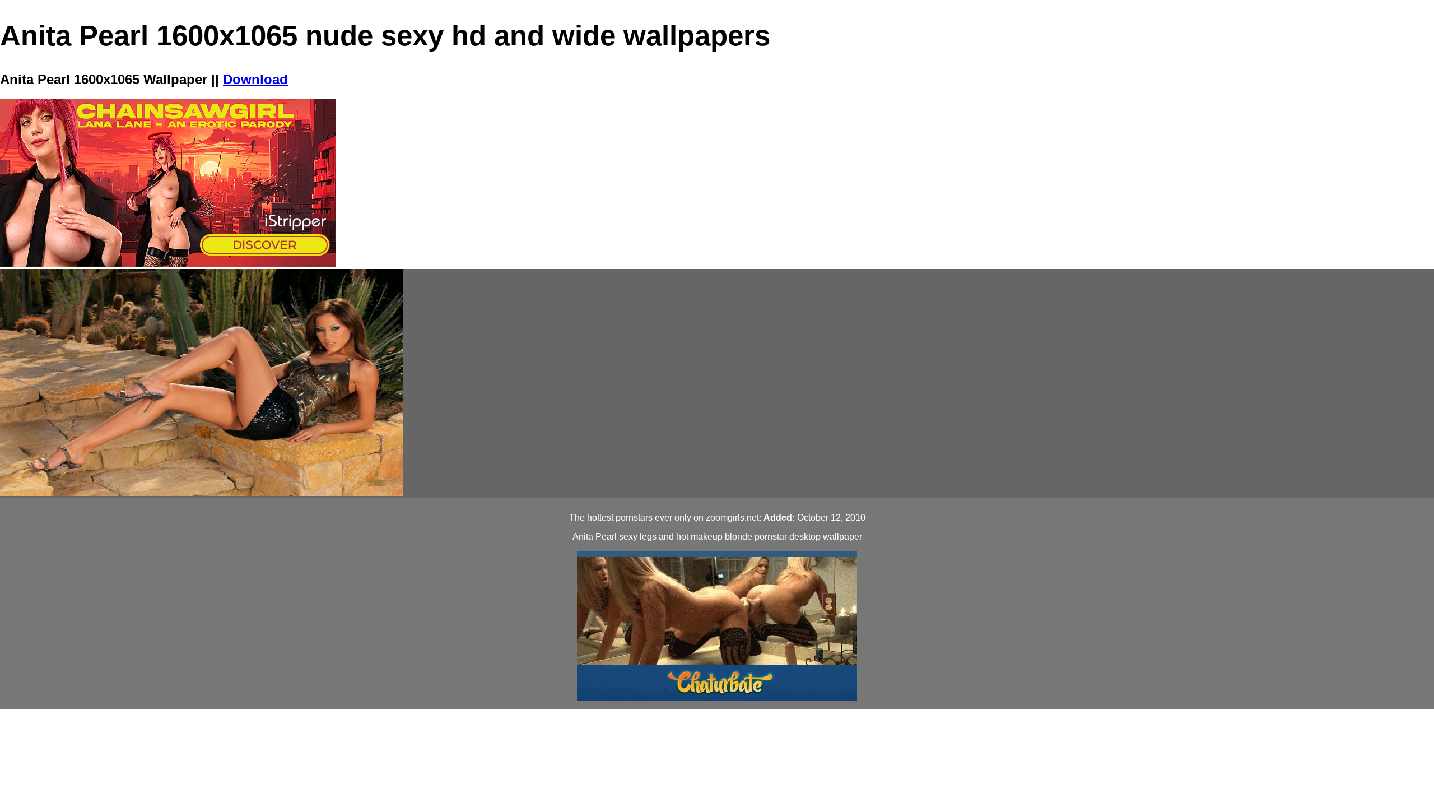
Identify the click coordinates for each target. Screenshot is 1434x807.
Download (255, 79)
